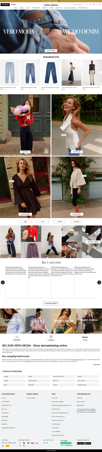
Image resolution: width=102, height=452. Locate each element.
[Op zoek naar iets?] (87, 4)
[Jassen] (76, 202)
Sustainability (5, 416)
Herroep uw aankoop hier (58, 435)
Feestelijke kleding (81, 384)
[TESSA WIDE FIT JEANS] (51, 241)
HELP (54, 394)
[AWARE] (38, 321)
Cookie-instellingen (51, 450)
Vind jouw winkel (31, 398)
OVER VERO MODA (8, 394)
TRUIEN (55, 384)
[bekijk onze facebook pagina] (44, 443)
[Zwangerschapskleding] (13, 321)
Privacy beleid (55, 427)
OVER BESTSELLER (83, 394)
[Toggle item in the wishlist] (18, 61)
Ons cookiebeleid (56, 431)
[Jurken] (25, 202)
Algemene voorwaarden (58, 420)
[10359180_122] (76, 172)
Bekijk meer (97, 364)
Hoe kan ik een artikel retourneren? (60, 412)
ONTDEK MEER (51, 303)
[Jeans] (25, 222)
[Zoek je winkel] (90, 4)
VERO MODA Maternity (77, 359)
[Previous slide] (1, 72)
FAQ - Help (54, 398)
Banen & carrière (81, 401)
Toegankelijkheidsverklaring (8, 427)
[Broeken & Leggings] (77, 222)
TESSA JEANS (81, 380)
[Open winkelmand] (100, 5)
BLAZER (79, 376)
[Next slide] (100, 72)
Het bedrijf (79, 398)
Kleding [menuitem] (21, 8)
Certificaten (4, 420)
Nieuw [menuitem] (16, 8)
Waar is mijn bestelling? (57, 401)
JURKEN (6, 380)
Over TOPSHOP (6, 401)
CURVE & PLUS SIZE (58, 376)
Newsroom (4, 409)
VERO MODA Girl (28, 361)
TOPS (5, 384)
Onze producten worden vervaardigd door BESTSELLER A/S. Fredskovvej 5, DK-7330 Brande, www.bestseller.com (87, 410)
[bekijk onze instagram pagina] (47, 443)
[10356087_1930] (25, 172)
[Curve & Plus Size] (89, 321)
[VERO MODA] (51, 5)
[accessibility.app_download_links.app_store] (87, 444)
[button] (10, 73)
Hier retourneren (56, 409)
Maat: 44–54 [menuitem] (59, 8)
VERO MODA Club (6, 405)
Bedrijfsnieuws (80, 405)
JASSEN (6, 376)
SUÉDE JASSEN (32, 380)
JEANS (30, 376)
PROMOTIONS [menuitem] (36, 8)
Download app (5, 412)
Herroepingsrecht (56, 424)
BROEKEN (31, 384)
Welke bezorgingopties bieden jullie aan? (61, 405)
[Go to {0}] (51, 32)
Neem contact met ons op (58, 416)
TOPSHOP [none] (13, 4)
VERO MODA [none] (5, 4)
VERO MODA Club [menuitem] (83, 8)
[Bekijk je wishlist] (97, 4)
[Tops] (76, 140)
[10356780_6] (76, 109)
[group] (10, 76)
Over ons (4, 398)
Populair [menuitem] (28, 8)
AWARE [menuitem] (51, 8)
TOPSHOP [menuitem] (44, 8)
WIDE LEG (55, 380)
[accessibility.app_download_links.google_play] (80, 444)
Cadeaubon (4, 424)
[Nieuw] (25, 125)
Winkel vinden (32, 394)
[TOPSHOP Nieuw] (63, 321)
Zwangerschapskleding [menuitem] (70, 8)
